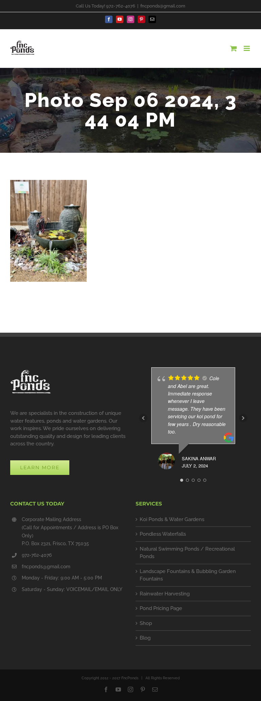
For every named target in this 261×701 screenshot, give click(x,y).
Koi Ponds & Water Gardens (172, 519)
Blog (145, 638)
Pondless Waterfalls (163, 534)
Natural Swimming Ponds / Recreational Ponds (187, 553)
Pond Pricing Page (161, 608)
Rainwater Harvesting (165, 594)
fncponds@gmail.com (162, 5)
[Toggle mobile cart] (233, 48)
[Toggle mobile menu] (247, 48)
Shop (146, 623)
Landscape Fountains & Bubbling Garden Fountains (188, 575)
